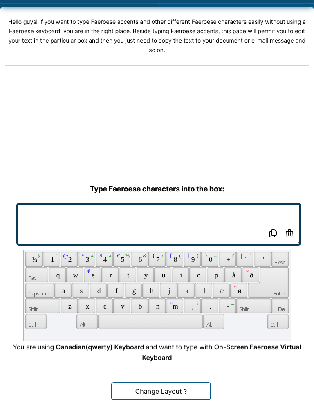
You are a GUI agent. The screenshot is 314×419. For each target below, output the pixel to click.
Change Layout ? (161, 391)
